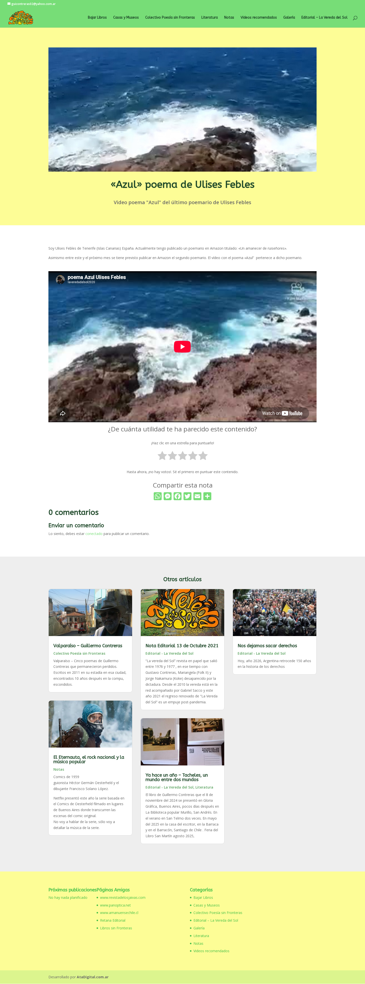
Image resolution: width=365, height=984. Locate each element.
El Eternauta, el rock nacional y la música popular (88, 759)
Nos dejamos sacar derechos (267, 645)
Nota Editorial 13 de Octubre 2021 (182, 645)
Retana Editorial (112, 920)
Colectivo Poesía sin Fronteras (170, 18)
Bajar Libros (97, 18)
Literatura (209, 18)
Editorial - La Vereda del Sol (169, 653)
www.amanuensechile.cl (119, 912)
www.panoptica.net (115, 905)
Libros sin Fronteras (116, 928)
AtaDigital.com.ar (93, 977)
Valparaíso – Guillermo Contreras (87, 645)
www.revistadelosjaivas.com (123, 897)
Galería (289, 18)
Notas (229, 18)
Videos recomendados (259, 18)
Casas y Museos (126, 18)
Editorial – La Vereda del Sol (324, 18)
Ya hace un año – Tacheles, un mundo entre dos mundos (177, 777)
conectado (94, 533)
